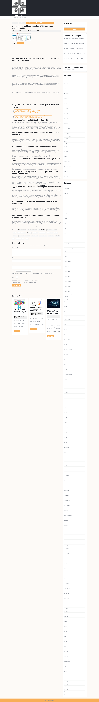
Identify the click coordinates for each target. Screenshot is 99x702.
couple (65, 331)
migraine (66, 530)
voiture (65, 679)
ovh (64, 560)
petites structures (43, 235)
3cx (64, 185)
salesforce (66, 616)
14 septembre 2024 (17, 30)
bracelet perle (67, 291)
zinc (65, 691)
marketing (15, 235)
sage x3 (65, 613)
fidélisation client (42, 229)
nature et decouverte (68, 533)
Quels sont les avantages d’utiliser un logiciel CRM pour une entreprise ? (27, 110)
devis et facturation (68, 377)
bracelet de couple (68, 278)
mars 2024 (66, 151)
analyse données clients (32, 229)
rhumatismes (66, 601)
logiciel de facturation (68, 492)
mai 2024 (66, 146)
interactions (35, 232)
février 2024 (66, 153)
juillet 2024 (66, 141)
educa (65, 402)
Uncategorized (22, 22)
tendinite (66, 656)
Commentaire (15, 247)
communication (67, 319)
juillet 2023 (66, 171)
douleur (65, 387)
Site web (14, 270)
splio (65, 636)
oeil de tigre (66, 545)
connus (65, 329)
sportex (65, 641)
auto (65, 228)
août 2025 (66, 108)
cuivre (65, 367)
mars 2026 (66, 90)
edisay (25, 30)
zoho (65, 694)
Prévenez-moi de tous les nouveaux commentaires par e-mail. (26, 280)
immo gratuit (66, 477)
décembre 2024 (67, 128)
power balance (67, 588)
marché (55, 232)
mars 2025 (66, 121)
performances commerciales (24, 235)
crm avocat (66, 344)
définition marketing (68, 374)
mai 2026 (66, 85)
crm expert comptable (68, 346)
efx (64, 409)
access (65, 190)
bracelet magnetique (68, 286)
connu (65, 326)
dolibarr (65, 382)
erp (64, 424)
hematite (66, 462)
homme (65, 467)
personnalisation (35, 235)
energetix (66, 417)
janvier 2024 (66, 156)
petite (65, 568)
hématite (66, 465)
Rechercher (68, 23)
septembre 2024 (67, 136)
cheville (65, 306)
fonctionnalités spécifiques (52, 229)
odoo (65, 543)
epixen (65, 422)
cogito (65, 314)
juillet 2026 (66, 80)
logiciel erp (66, 495)
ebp (65, 394)
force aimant (66, 447)
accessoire (66, 193)
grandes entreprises (21, 232)
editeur (65, 399)
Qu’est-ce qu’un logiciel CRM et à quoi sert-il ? (22, 109)
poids (65, 578)
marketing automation (68, 515)
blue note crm (67, 253)
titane (65, 669)
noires (65, 540)
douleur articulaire (68, 389)
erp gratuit (66, 427)
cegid (65, 304)
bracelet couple (67, 271)
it (64, 485)
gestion (14, 232)
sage (65, 606)
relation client (50, 235)
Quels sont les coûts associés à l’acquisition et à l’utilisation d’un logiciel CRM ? (28, 117)
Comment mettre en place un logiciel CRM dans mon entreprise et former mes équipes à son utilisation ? (33, 115)
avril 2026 (66, 88)
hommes (65, 470)
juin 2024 (66, 143)
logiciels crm (49, 232)
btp (64, 301)
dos (64, 384)
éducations (66, 404)
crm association (67, 339)
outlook (65, 558)
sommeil (65, 633)
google (65, 457)
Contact (24, 17)
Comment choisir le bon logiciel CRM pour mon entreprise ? (25, 111)
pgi (64, 570)
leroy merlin (66, 490)
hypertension (66, 475)
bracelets (66, 296)
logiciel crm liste (42, 232)
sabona (65, 603)
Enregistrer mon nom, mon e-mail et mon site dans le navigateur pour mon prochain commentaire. (33, 273)
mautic (65, 518)
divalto (65, 379)
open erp (66, 550)
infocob (65, 480)
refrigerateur (66, 593)
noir (65, 538)
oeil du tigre (66, 548)
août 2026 (66, 78)
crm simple (66, 359)
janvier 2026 (66, 95)
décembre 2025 (67, 98)
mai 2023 (66, 176)
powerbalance (67, 591)
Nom (13, 257)
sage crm (66, 611)
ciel (64, 309)
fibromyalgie (66, 445)
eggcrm (65, 412)
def (64, 372)
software (66, 631)
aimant (65, 198)
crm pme (66, 354)
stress (65, 646)
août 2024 (66, 138)
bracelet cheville (67, 268)
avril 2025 (66, 118)
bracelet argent (67, 266)
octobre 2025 (66, 103)
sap (64, 618)
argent (65, 218)
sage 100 (66, 608)
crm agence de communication (70, 336)
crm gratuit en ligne (68, 349)
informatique (66, 482)
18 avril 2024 (34, 313)
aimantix (65, 203)
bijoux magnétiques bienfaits (70, 248)
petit (65, 565)
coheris (65, 316)
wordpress (66, 689)
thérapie (65, 664)
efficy (65, 407)
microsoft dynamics (68, 528)
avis (65, 233)
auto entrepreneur (68, 231)
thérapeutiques (67, 661)
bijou (65, 241)
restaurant (66, 596)
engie (65, 419)
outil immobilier (67, 555)
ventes (27, 238)
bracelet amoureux (68, 263)
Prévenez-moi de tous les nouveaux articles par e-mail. (24, 282)
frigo (65, 452)
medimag (66, 520)
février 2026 (66, 93)
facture (65, 437)
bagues (65, 238)
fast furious (66, 440)
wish (65, 686)
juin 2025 (66, 113)
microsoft (66, 525)
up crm (65, 674)
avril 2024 (66, 148)
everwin (65, 432)
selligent (65, 621)
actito (65, 195)
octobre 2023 (66, 163)
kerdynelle (66, 487)
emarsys (65, 414)
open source (66, 553)
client (65, 311)
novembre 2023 (67, 161)
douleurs (66, 392)
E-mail (14, 264)
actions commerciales (21, 229)
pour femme (66, 583)
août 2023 (66, 168)
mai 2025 (66, 116)
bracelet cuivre (67, 276)
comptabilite (66, 324)
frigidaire (66, 450)
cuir (65, 364)
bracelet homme (67, 281)
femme (65, 442)
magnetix (66, 510)
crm (65, 334)
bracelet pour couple (68, 294)
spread (65, 643)
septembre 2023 (67, 166)
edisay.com (17, 15)
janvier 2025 (66, 126)
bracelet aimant (67, 258)
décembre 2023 (67, 158)
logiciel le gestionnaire (68, 500)
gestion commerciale (68, 455)
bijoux (65, 246)
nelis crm (66, 535)
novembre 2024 (67, 131)
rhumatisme (66, 598)
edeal (65, 397)
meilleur (65, 523)
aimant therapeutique (68, 200)
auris (65, 223)
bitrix (65, 251)
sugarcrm (66, 651)
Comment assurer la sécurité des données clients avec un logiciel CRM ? (27, 116)
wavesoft (66, 681)
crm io (65, 351)
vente (65, 676)
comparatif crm (67, 321)
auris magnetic (67, 226)
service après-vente (20, 238)
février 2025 (66, 123)
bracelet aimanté (67, 261)
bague (65, 236)
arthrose (65, 221)
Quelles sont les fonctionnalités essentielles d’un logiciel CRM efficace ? (27, 112)
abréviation (66, 188)
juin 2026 (66, 83)
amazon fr (66, 213)
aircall (65, 208)
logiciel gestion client (68, 497)
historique (29, 232)
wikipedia (66, 684)
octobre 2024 (66, 133)
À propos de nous (17, 17)
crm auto (66, 341)
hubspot (65, 472)
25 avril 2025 (17, 316)
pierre (65, 573)
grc (64, 460)
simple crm (66, 628)
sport (65, 638)
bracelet (65, 256)
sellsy (65, 623)
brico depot (66, 299)
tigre (65, 666)
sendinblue (66, 626)
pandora (65, 563)
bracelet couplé (67, 273)
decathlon (66, 369)
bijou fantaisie (67, 243)
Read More (17, 331)
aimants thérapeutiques (69, 205)
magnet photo (67, 505)
